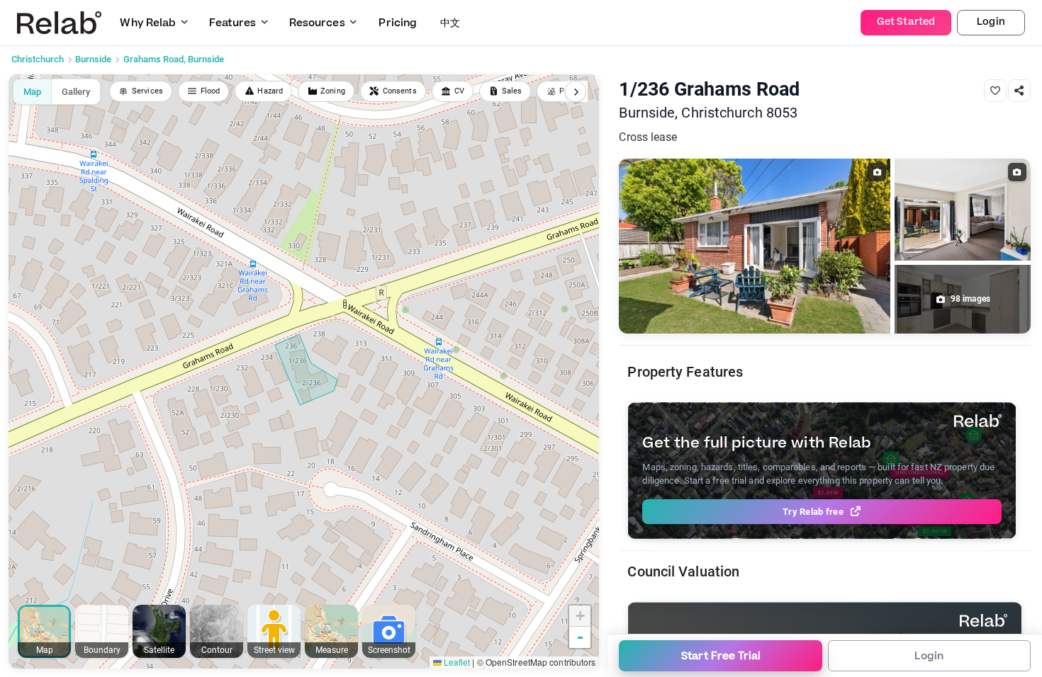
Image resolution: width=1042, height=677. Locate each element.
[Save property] (995, 90)
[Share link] (1019, 90)
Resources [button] (317, 23)
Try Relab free (813, 511)
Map (32, 91)
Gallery (76, 91)
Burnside (93, 59)
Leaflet (456, 662)
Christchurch (37, 59)
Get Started (906, 22)
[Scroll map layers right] (575, 91)
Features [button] (232, 23)
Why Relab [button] (148, 23)
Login (991, 22)
